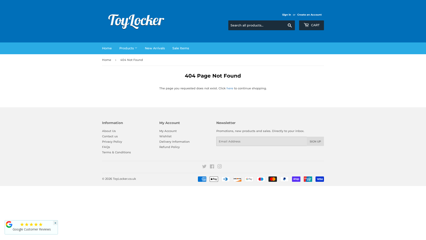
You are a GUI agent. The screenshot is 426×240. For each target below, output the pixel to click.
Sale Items (180, 48)
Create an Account (309, 14)
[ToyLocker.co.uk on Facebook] (212, 167)
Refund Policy (169, 147)
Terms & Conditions (116, 152)
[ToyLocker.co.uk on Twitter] (204, 167)
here (230, 88)
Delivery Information (174, 141)
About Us (109, 131)
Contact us (110, 136)
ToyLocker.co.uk (124, 178)
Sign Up (315, 141)
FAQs (106, 147)
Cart (315, 25)
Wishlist (165, 136)
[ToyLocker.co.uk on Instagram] (219, 167)
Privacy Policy (112, 141)
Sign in (286, 14)
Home (107, 48)
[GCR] (9, 224)
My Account (168, 131)
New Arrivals (155, 48)
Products (127, 48)
